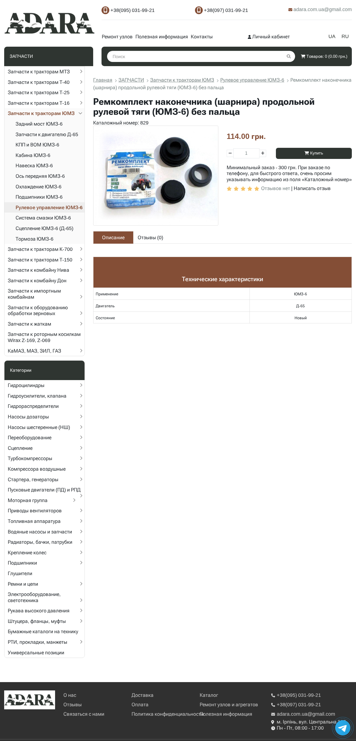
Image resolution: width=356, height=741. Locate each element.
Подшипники (22, 563)
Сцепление (20, 448)
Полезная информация (161, 36)
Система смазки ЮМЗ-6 (43, 218)
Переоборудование (29, 437)
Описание (113, 237)
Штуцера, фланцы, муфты (37, 621)
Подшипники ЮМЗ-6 (39, 197)
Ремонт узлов (117, 36)
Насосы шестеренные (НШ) (39, 427)
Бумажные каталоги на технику (43, 631)
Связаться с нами (83, 714)
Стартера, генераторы (33, 479)
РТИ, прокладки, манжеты (37, 642)
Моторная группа (28, 500)
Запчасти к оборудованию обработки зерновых (38, 310)
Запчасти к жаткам (29, 324)
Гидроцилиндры (26, 385)
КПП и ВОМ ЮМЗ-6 (37, 145)
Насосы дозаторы (28, 417)
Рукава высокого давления (39, 610)
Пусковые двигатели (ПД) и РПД (44, 490)
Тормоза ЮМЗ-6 (34, 239)
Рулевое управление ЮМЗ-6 (49, 207)
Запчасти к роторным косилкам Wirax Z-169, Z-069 (44, 337)
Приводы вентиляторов (35, 510)
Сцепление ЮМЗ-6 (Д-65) (44, 228)
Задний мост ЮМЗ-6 (39, 124)
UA (331, 36)
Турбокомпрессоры (30, 458)
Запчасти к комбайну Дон (37, 280)
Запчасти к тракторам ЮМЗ (41, 113)
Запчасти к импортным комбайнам (34, 294)
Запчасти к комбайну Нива (38, 270)
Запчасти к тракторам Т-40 (39, 82)
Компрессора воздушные (37, 469)
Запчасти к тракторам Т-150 (40, 260)
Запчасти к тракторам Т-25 (39, 92)
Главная (102, 80)
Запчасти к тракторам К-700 (40, 249)
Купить (316, 153)
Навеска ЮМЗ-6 (34, 165)
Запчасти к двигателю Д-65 (47, 134)
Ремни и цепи (23, 584)
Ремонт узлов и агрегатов (229, 704)
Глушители (20, 573)
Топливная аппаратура (34, 521)
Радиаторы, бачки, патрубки (40, 542)
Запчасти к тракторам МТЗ (39, 71)
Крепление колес (27, 552)
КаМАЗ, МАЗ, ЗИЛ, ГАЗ (34, 351)
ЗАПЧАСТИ (131, 80)
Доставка (143, 695)
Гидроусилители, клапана (37, 396)
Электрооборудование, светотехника (34, 597)
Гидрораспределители (33, 406)
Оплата (140, 704)
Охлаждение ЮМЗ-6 (38, 186)
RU (345, 36)
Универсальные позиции (36, 652)
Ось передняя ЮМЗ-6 (40, 176)
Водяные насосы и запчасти (40, 532)
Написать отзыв (312, 188)
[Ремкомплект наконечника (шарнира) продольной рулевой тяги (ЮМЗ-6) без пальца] (155, 176)
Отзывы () (150, 237)
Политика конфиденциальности (168, 714)
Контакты (202, 36)
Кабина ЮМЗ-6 (33, 155)
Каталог (209, 695)
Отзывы (72, 704)
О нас (69, 695)
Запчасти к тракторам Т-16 (39, 103)
